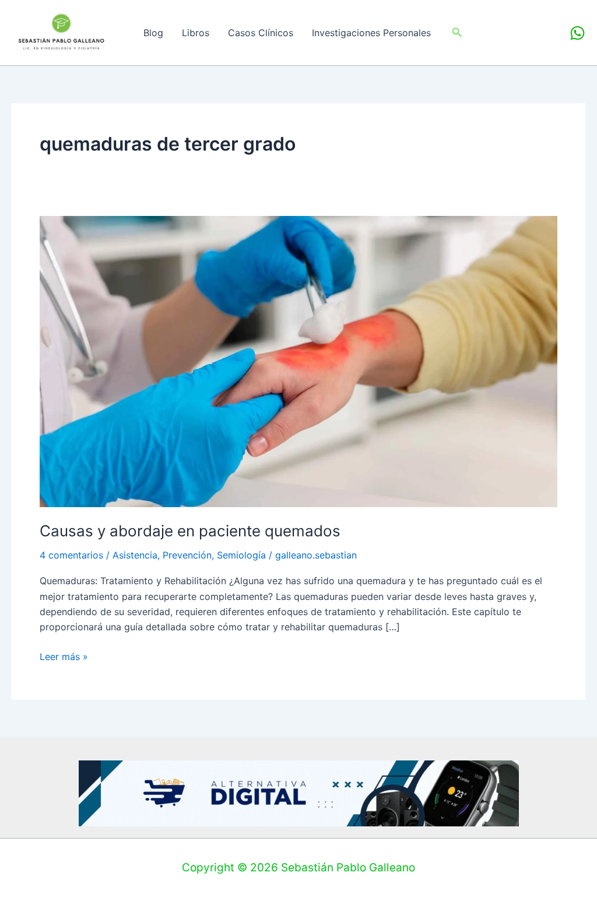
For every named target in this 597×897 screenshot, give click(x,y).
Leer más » (64, 655)
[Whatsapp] (577, 33)
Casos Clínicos (260, 33)
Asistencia (135, 555)
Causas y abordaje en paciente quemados (190, 531)
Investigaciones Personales (371, 33)
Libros (195, 33)
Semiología (241, 555)
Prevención (187, 555)
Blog (153, 33)
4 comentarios (71, 555)
